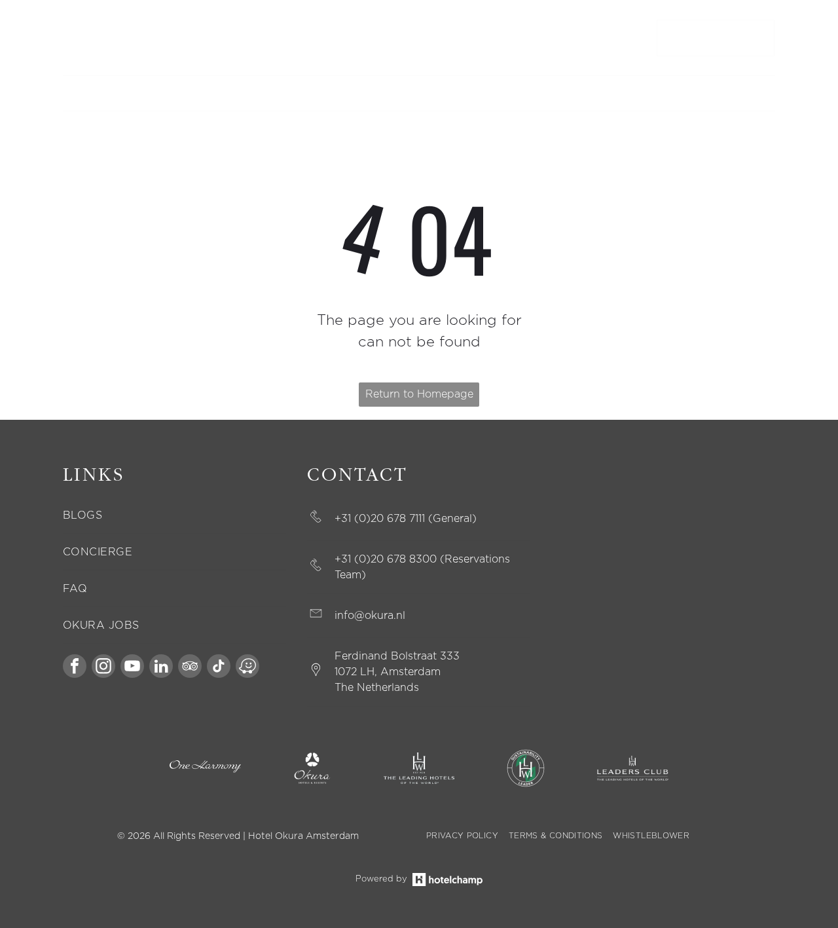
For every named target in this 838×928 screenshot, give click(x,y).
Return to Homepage (419, 394)
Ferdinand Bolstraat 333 (397, 656)
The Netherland (374, 687)
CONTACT (83, 38)
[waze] (247, 667)
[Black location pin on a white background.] (316, 675)
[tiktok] (218, 667)
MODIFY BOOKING (148, 38)
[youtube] (132, 667)
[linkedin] (161, 667)
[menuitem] (217, 93)
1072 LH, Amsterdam (388, 672)
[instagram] (103, 667)
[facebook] (74, 667)
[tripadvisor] (190, 667)
